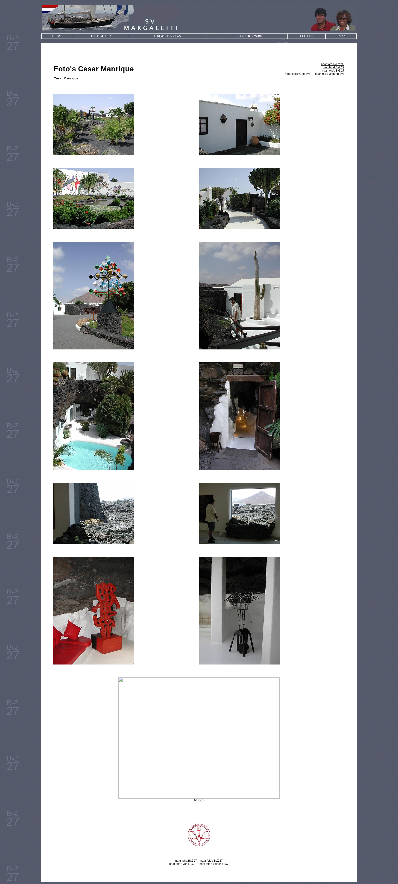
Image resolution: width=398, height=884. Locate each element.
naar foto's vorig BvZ (297, 73)
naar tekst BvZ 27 (333, 67)
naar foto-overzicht (332, 64)
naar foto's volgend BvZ (329, 73)
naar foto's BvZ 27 (333, 70)
